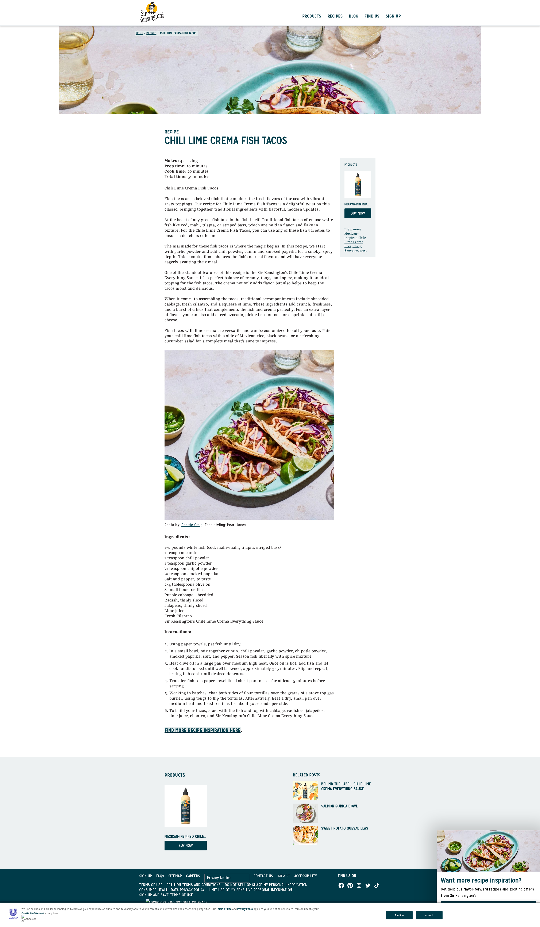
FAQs (160, 875)
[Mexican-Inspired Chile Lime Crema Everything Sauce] (357, 184)
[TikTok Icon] (376, 884)
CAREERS (193, 875)
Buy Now (358, 213)
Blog (353, 16)
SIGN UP (145, 875)
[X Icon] (367, 884)
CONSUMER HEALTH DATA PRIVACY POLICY (172, 889)
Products (311, 16)
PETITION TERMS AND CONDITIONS (194, 884)
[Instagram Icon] (359, 884)
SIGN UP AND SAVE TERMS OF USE (166, 894)
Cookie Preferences (33, 913)
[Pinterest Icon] (350, 884)
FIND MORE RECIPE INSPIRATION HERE (203, 730)
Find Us (371, 16)
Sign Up (393, 16)
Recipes (335, 16)
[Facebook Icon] (341, 884)
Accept (429, 915)
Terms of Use (224, 909)
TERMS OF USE (150, 884)
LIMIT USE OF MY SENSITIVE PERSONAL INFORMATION (250, 889)
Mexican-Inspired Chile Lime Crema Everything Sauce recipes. (355, 242)
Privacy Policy (245, 909)
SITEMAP (175, 875)
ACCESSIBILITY (305, 875)
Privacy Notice (219, 877)
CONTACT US (263, 875)
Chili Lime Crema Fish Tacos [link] (178, 33)
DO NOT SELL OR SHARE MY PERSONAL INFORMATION (266, 884)
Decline (399, 915)
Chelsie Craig (192, 524)
